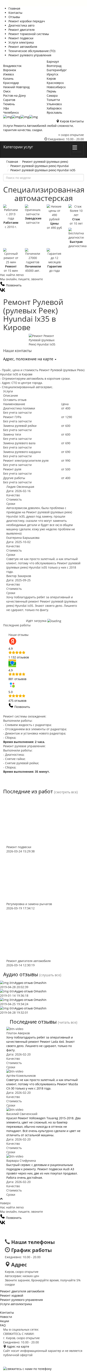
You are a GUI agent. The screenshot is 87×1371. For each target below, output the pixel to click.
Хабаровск (54, 108)
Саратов (9, 100)
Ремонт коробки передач (26, 21)
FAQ (3, 1325)
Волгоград (54, 66)
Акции (4, 1321)
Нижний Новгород (16, 87)
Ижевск (8, 74)
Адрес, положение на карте (28, 358)
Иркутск (52, 74)
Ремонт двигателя (21, 30)
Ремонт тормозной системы (28, 34)
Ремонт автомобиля (22, 47)
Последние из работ (28, 791)
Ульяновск (54, 104)
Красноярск (55, 83)
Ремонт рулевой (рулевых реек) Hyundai (39, 166)
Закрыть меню (48, 3)
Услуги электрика (21, 42)
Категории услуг (18, 146)
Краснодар (11, 83)
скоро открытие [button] (72, 135)
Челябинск (11, 112)
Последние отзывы (33, 1021)
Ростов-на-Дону (14, 95)
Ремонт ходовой (11, 1295)
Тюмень (9, 104)
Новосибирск (56, 87)
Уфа (6, 108)
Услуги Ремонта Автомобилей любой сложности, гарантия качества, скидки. (38, 128)
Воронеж (9, 70)
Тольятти (53, 100)
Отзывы (14, 17)
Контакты (15, 13)
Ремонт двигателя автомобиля (22, 1291)
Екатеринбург (57, 70)
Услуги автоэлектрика (16, 1304)
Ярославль (54, 112)
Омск (7, 91)
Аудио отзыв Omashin (30, 983)
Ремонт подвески (20, 38)
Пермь (51, 91)
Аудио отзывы (20, 974)
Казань (8, 78)
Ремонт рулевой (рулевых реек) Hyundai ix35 (42, 170)
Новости (6, 1317)
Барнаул (53, 61)
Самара (52, 95)
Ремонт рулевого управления (29, 55)
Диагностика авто (21, 25)
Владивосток (12, 66)
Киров (51, 78)
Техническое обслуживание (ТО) (31, 51)
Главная (14, 8)
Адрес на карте (17, 1346)
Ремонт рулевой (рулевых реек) (45, 162)
